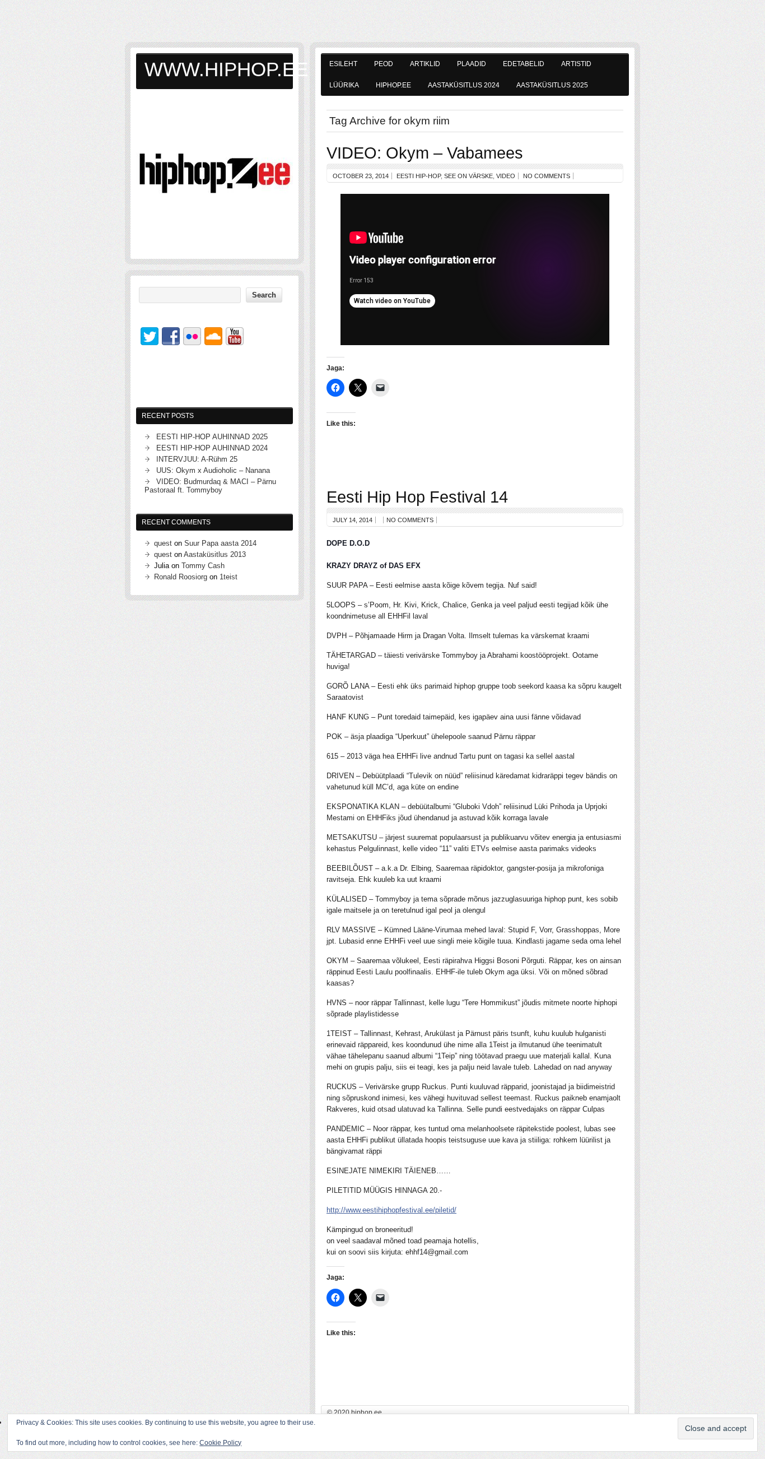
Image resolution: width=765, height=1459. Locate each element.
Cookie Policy (220, 1443)
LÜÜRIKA (344, 85)
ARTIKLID (425, 64)
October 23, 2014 (361, 176)
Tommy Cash (203, 565)
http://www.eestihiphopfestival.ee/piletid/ (391, 1210)
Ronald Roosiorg (180, 577)
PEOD (383, 64)
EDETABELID (523, 64)
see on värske (468, 176)
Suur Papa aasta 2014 (220, 543)
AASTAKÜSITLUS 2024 (464, 85)
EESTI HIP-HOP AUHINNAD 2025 (212, 437)
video (505, 176)
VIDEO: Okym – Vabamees (424, 152)
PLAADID (471, 64)
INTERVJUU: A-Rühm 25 (196, 459)
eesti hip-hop (419, 176)
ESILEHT (343, 64)
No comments (546, 176)
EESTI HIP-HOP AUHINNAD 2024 (212, 448)
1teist (228, 577)
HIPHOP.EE (393, 85)
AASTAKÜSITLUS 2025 (552, 85)
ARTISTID (576, 64)
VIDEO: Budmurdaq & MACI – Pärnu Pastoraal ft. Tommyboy (210, 485)
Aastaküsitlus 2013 (215, 554)
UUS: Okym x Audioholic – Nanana (213, 470)
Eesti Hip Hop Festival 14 (417, 496)
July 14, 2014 (352, 520)
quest (163, 543)
